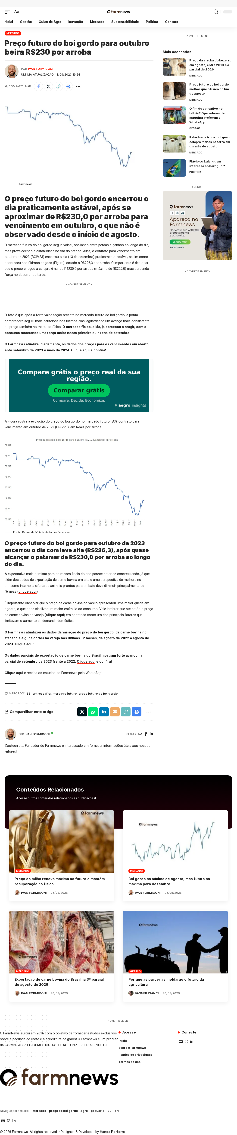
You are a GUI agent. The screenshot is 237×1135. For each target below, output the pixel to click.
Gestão (194, 128)
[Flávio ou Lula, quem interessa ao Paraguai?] (174, 168)
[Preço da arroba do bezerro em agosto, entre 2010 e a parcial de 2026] (174, 67)
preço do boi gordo (63, 1111)
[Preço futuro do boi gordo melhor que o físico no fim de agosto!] (174, 91)
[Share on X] (48, 86)
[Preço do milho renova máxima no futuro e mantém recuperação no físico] (61, 841)
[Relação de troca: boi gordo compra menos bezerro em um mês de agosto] (174, 144)
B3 (28, 693)
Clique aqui (80, 350)
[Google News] (181, 1042)
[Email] (115, 711)
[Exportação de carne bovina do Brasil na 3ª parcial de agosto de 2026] (61, 942)
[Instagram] (186, 1042)
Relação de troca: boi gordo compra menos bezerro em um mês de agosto (210, 141)
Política (195, 172)
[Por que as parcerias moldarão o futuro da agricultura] (175, 942)
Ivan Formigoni (40, 68)
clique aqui (28, 591)
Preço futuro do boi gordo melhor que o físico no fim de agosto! (209, 89)
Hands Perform (112, 1132)
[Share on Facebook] (38, 86)
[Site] (140, 734)
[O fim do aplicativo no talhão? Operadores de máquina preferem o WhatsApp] (174, 115)
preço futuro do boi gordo (98, 693)
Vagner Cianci (147, 993)
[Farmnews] (118, 12)
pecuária (97, 1111)
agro (84, 1111)
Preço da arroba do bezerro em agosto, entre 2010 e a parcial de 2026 (210, 64)
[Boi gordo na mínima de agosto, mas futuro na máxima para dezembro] (175, 841)
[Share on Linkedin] (104, 711)
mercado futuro (65, 693)
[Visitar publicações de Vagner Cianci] (131, 993)
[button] (8, 12)
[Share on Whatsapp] (93, 711)
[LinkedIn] (151, 734)
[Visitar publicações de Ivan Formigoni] (12, 71)
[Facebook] (145, 734)
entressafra (41, 693)
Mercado (12, 33)
